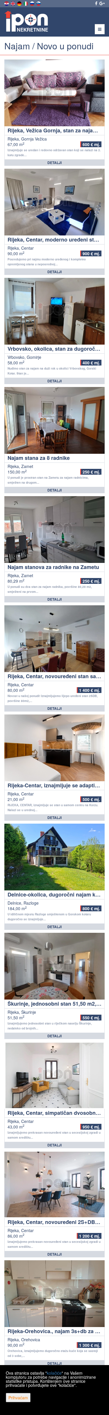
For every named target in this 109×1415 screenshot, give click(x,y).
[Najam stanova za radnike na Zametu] (54, 529)
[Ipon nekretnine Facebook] (95, 3)
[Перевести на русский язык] (32, 3)
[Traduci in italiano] (26, 3)
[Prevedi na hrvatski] (7, 3)
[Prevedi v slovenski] (39, 3)
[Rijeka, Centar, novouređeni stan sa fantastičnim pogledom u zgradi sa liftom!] (54, 638)
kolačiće (54, 1373)
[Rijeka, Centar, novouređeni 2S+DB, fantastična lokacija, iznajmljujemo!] (54, 1184)
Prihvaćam (18, 1397)
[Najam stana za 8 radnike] (54, 420)
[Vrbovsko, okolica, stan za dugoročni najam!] (54, 311)
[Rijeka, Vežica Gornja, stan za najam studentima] (54, 93)
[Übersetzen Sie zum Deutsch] (19, 3)
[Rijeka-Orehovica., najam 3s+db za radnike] (54, 1293)
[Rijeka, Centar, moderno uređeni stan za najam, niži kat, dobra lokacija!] (54, 202)
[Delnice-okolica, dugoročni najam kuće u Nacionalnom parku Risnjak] (54, 857)
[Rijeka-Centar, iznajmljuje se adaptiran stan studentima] (54, 747)
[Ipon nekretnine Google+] (102, 3)
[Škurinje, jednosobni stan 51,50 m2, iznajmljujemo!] (54, 966)
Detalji (54, 162)
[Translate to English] (13, 3)
